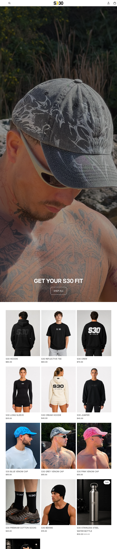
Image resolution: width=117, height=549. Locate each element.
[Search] (9, 3)
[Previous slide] (9, 333)
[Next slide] (37, 333)
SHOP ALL (58, 291)
